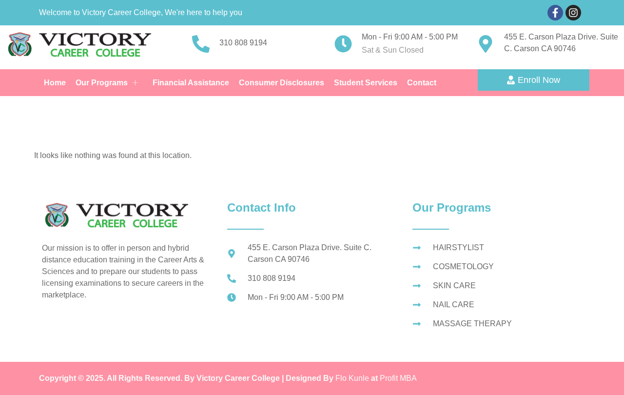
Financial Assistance (191, 83)
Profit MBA (398, 378)
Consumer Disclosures (281, 83)
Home (55, 83)
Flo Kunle (353, 378)
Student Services (365, 83)
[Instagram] (573, 12)
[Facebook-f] (555, 12)
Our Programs (102, 83)
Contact (421, 83)
